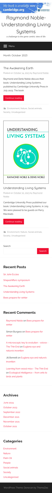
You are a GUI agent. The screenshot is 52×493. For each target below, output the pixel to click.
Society (6, 112)
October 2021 (10, 426)
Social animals (35, 108)
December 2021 (11, 417)
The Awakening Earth (18, 68)
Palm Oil (7, 458)
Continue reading (13, 98)
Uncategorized (18, 112)
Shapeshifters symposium (16, 280)
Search (7, 246)
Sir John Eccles (11, 274)
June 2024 (8, 402)
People (7, 462)
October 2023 (10, 407)
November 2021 (11, 421)
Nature (24, 108)
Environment (13, 108)
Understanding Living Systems (24, 188)
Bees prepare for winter (15, 297)
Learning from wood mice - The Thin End (27, 368)
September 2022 (11, 412)
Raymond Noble (41, 73)
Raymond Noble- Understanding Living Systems (26, 24)
